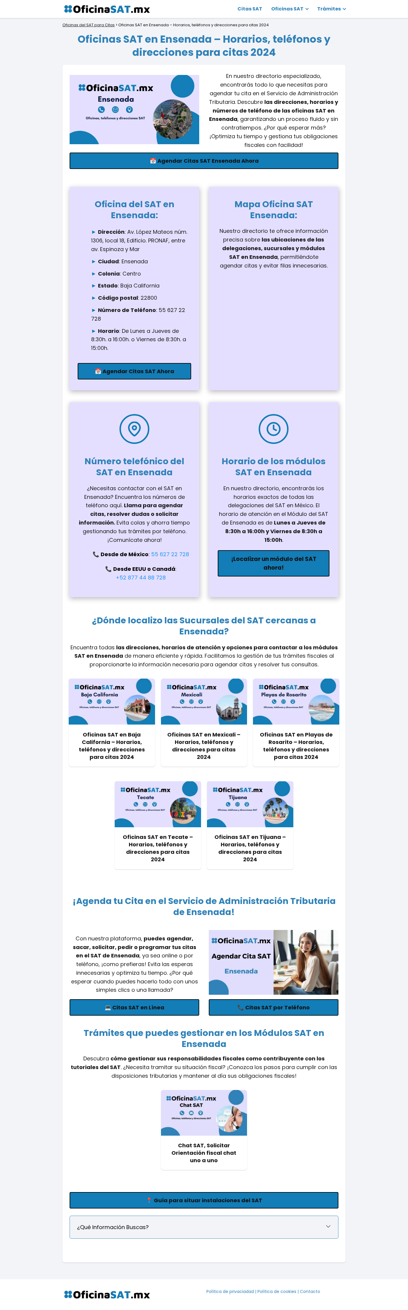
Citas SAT (249, 8)
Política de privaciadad (230, 1291)
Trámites (329, 8)
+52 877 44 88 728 (141, 577)
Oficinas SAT (287, 8)
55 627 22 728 (170, 554)
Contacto (310, 1291)
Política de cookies (276, 1291)
